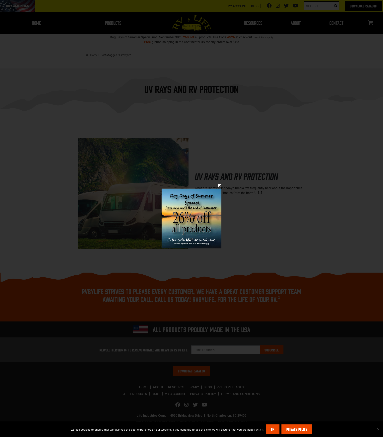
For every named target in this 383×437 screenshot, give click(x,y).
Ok (272, 429)
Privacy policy (296, 429)
